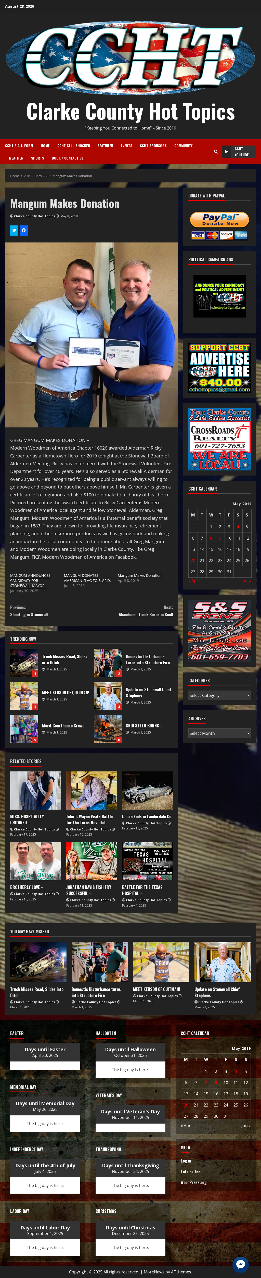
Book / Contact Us (68, 158)
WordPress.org (194, 1182)
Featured (105, 145)
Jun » (246, 581)
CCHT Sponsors (153, 145)
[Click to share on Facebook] (24, 230)
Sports (37, 158)
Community (183, 145)
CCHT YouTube (242, 151)
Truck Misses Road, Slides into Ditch (24, 663)
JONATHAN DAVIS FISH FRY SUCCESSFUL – (88, 890)
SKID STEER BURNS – (108, 729)
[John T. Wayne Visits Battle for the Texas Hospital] (91, 790)
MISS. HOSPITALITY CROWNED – (27, 819)
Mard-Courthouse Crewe (24, 729)
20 (193, 560)
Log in (186, 1161)
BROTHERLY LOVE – (27, 887)
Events (126, 145)
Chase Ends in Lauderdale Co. (147, 816)
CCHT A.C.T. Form (19, 145)
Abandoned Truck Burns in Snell (146, 610)
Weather (16, 158)
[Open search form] (216, 151)
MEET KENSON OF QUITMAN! (24, 696)
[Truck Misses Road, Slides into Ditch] (38, 962)
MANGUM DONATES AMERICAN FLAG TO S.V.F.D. (87, 578)
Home (45, 145)
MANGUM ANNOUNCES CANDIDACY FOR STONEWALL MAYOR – (30, 580)
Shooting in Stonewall (29, 610)
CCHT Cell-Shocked (73, 145)
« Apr (193, 581)
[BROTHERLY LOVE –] (35, 861)
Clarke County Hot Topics (130, 110)
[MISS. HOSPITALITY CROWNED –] (35, 790)
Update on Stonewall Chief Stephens (108, 696)
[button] (207, 303)
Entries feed (191, 1171)
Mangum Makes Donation (140, 575)
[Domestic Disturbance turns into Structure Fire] (100, 962)
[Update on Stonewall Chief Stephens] (222, 962)
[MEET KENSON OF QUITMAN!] (161, 962)
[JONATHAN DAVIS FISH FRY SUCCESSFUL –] (91, 861)
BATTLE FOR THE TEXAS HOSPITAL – (142, 890)
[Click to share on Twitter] (14, 230)
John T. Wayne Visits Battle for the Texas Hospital (89, 819)
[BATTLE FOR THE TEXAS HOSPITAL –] (147, 861)
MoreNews (154, 1272)
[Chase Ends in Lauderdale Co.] (147, 790)
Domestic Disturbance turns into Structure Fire (108, 663)
